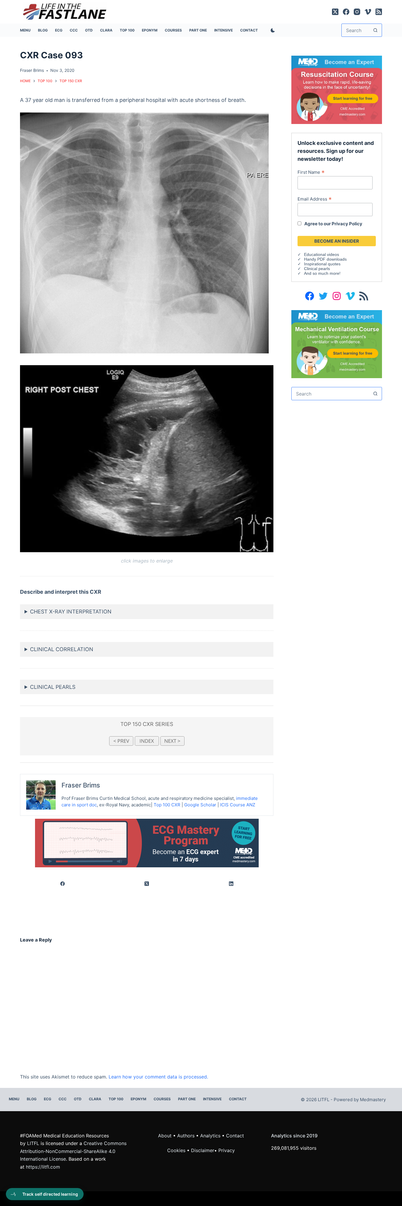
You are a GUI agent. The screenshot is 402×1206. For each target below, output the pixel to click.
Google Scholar (200, 805)
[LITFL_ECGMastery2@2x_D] (147, 843)
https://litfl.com (43, 1167)
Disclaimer (202, 1150)
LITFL (33, 1143)
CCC (74, 30)
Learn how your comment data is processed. (158, 1077)
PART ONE (198, 30)
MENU (25, 30)
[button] (144, 233)
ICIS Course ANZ (237, 805)
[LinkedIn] (231, 883)
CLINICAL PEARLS (52, 687)
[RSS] (379, 12)
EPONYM (149, 30)
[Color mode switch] (272, 30)
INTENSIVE (223, 30)
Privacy (226, 1150)
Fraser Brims (81, 785)
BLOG (43, 30)
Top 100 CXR (167, 805)
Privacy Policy (347, 223)
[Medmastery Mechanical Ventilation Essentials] (336, 344)
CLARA (106, 30)
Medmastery (373, 1099)
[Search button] (375, 30)
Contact (249, 30)
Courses (173, 30)
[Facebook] (346, 12)
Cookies (177, 1150)
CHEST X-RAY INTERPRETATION (71, 611)
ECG (58, 30)
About (165, 1136)
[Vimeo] (368, 12)
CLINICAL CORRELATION (61, 649)
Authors (186, 1136)
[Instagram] (357, 12)
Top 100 (127, 30)
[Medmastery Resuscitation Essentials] (336, 89)
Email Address (315, 199)
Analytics (210, 1136)
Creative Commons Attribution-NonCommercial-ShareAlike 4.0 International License (73, 1151)
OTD (89, 30)
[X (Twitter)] (335, 12)
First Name (311, 172)
